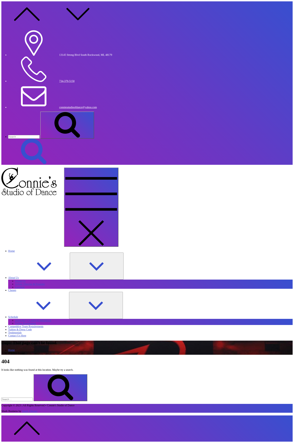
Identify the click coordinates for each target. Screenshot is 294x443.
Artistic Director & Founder (30, 284)
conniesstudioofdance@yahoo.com (78, 107)
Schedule (13, 316)
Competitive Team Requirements (25, 326)
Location (19, 287)
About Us (13, 277)
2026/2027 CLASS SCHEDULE (33, 320)
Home (11, 250)
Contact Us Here (17, 335)
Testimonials (15, 332)
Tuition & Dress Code (20, 329)
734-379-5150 (67, 81)
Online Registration (25, 323)
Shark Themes (29, 411)
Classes (12, 290)
